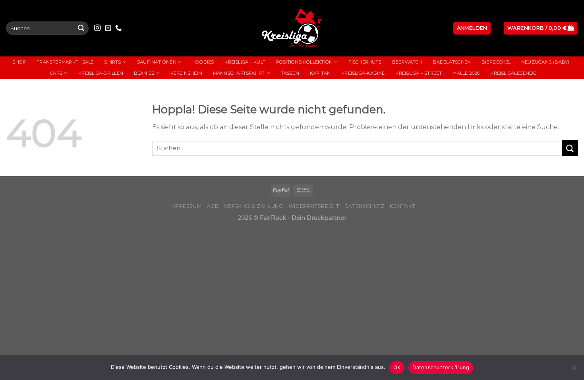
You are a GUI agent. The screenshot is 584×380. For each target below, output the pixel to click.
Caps (56, 73)
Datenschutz (364, 206)
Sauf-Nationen (156, 62)
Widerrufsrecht (313, 206)
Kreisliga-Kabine (363, 73)
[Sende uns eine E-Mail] (108, 28)
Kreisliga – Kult (244, 62)
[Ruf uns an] (118, 28)
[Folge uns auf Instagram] (97, 28)
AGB (213, 206)
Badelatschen (452, 62)
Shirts (112, 62)
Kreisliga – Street (418, 73)
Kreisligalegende (513, 73)
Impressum (185, 206)
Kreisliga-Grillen (100, 73)
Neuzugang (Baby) (545, 62)
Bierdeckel (496, 62)
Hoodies (203, 62)
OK (397, 367)
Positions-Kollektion (304, 62)
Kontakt (402, 206)
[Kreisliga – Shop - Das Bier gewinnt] (292, 28)
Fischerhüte (364, 62)
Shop (19, 62)
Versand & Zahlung (253, 206)
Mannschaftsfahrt (239, 73)
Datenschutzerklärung (440, 367)
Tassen (290, 73)
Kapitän (320, 73)
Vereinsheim (186, 73)
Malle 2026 (466, 73)
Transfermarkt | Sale (65, 62)
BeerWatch (407, 62)
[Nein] (574, 370)
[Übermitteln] (81, 28)
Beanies (144, 73)
